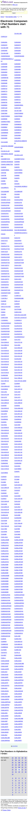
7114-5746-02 (18, 375)
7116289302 (4, 419)
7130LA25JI (4, 693)
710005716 (17, 86)
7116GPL (17, 471)
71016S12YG (18, 202)
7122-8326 (17, 496)
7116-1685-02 (5, 402)
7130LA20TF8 (18, 682)
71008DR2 (4, 178)
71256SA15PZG (19, 600)
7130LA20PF (4, 677)
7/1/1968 (16, 479)
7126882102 (4, 644)
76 (19, 772)
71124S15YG (18, 326)
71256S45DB (4, 584)
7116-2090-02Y (18, 408)
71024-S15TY (18, 257)
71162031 (17, 405)
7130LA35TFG (5, 729)
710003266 (17, 50)
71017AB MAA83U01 (20, 230)
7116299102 (17, 419)
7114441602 (4, 370)
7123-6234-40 (5, 518)
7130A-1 (3, 658)
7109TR (3, 315)
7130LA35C (4, 713)
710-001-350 (18, 33)
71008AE (16, 175)
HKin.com (15, 4)
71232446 (17, 504)
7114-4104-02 (5, 356)
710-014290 (4, 142)
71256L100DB (5, 540)
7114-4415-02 (18, 367)
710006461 (4, 97)
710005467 (17, 80)
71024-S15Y (17, 265)
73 (25, 769)
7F (12, 760)
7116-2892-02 (18, 416)
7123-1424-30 (18, 498)
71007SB (3, 175)
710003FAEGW (5, 56)
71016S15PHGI (18, 208)
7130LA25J (4, 688)
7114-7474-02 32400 (20, 380)
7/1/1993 (3, 482)
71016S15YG (5, 213)
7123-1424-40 (5, 501)
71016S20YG (5, 224)
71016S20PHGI (5, 221)
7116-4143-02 (5, 446)
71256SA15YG (18, 608)
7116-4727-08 (18, 457)
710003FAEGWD (19, 56)
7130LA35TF (4, 726)
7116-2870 (4, 413)
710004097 (17, 64)
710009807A (17, 130)
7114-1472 (17, 339)
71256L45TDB (18, 564)
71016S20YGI (5, 227)
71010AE (3, 183)
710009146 (17, 121)
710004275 (4, 69)
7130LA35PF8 (18, 724)
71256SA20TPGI (6, 622)
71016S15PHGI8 (6, 210)
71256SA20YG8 (5, 625)
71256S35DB (4, 581)
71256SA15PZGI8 (6, 606)
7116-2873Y (4, 416)
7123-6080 (17, 515)
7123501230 (4, 515)
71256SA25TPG (19, 630)
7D (22, 757)
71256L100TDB (18, 540)
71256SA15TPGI (6, 608)
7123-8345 (4, 531)
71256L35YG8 (18, 559)
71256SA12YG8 (5, 600)
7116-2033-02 (5, 408)
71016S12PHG (18, 199)
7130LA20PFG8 (18, 680)
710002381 (4, 42)
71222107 (4, 490)
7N (22, 762)
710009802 (4, 127)
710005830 (17, 91)
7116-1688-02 (18, 402)
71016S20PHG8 (19, 219)
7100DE (3, 181)
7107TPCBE (17, 309)
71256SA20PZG (19, 614)
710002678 (4, 45)
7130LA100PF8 (18, 669)
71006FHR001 (5, 170)
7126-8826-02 (18, 644)
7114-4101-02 (5, 353)
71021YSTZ (4, 240)
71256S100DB (5, 575)
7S (22, 765)
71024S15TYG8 (18, 260)
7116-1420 (17, 391)
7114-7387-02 (5, 380)
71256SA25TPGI (6, 633)
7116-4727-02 (5, 457)
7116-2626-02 (18, 411)
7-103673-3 (17, 295)
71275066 (4, 649)
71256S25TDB (18, 578)
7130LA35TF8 (18, 726)
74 (12, 772)
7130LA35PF (4, 724)
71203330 (4, 485)
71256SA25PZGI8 (6, 630)
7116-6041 (17, 466)
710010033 (4, 135)
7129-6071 (4, 652)
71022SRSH (17, 240)
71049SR (3, 301)
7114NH (3, 383)
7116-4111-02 (18, 438)
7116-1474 (17, 397)
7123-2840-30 (5, 507)
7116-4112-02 (5, 441)
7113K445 (4, 339)
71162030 (3, 405)
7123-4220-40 (5, 512)
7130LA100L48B (19, 663)
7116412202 (4, 444)
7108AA (3, 312)
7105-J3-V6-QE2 (6, 306)
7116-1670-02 (18, 400)
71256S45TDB (18, 584)
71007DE (3, 172)
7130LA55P (17, 737)
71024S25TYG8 (5, 290)
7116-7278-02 (5, 468)
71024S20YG (5, 282)
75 (16, 772)
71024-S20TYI (5, 279)
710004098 (4, 66)
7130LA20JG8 (18, 674)
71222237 (17, 490)
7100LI (16, 181)
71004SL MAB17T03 (7, 164)
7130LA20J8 (17, 671)
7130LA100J (17, 660)
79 (12, 774)
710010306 (4, 138)
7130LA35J (17, 715)
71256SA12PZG (5, 595)
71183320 (3, 476)
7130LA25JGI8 (18, 691)
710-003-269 (4, 53)
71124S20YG (18, 331)
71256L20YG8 (18, 542)
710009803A (17, 127)
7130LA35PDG (18, 721)
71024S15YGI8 (18, 271)
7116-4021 (4, 424)
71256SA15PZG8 (6, 603)
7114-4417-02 (18, 370)
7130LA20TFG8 (18, 685)
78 (25, 772)
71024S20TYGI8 (19, 276)
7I (22, 760)
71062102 (17, 306)
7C (19, 757)
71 (19, 769)
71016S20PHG (5, 219)
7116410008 (17, 430)
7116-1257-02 (18, 389)
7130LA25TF (18, 704)
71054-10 (3, 304)
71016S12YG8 (5, 205)
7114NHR (17, 383)
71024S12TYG (5, 246)
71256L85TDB (18, 573)
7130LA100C (18, 658)
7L (16, 762)
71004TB (16, 164)
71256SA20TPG (19, 619)
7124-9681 (17, 534)
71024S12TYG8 (18, 246)
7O (26, 762)
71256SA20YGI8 (5, 628)
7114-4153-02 (18, 364)
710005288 (17, 77)
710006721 (17, 99)
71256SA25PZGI (19, 628)
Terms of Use (22, 807)
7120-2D (16, 482)
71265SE (3, 638)
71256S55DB (4, 586)
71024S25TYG (18, 287)
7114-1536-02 (5, 342)
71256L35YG (4, 559)
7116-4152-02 (18, 446)
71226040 (4, 493)
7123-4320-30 (18, 512)
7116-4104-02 (18, 435)
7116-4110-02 (5, 438)
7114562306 (4, 375)
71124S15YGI (18, 328)
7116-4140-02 (18, 444)
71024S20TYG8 (18, 273)
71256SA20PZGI (19, 617)
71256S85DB (4, 592)
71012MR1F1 (5, 187)
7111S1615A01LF (6, 323)
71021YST (17, 238)
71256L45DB (4, 564)
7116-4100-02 (5, 430)
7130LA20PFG (5, 680)
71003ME (17, 151)
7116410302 (4, 435)
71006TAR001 (18, 170)
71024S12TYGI (5, 249)
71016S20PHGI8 (19, 221)
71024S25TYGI (18, 290)
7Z (12, 769)
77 (22, 772)
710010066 (17, 135)
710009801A (17, 124)
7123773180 (17, 526)
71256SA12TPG (5, 597)
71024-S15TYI (5, 265)
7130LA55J (4, 735)
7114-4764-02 (18, 372)
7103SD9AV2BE (19, 298)
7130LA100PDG (19, 666)
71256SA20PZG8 (6, 617)
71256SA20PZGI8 (6, 619)
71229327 (4, 498)
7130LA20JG (4, 674)
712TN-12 (17, 652)
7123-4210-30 (5, 509)
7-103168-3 (4, 295)
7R (19, 765)
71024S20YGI (5, 284)
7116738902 (17, 468)
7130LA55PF (18, 740)
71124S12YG (18, 323)
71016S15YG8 (18, 213)
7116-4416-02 (5, 452)
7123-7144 (17, 520)
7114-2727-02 (18, 342)
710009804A (4, 130)
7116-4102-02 (5, 433)
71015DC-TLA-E (5, 199)
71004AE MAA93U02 (7, 161)
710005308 (4, 80)
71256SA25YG (18, 633)
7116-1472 (17, 394)
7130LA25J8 (17, 688)
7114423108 (4, 367)
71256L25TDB (18, 548)
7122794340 (4, 496)
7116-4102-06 (18, 433)
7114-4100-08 (18, 350)
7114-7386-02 (18, 378)
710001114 (4, 36)
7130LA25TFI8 (18, 710)
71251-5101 (4, 537)
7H (19, 760)
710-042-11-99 (18, 155)
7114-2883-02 (5, 345)
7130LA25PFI (18, 702)
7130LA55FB (18, 732)
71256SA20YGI (18, 625)
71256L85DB (4, 573)
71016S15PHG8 (5, 208)
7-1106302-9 (17, 320)
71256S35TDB (18, 581)
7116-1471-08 (5, 394)
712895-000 (17, 649)
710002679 (17, 45)
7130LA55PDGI (5, 740)
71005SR (3, 167)
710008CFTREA (5, 121)
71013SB (3, 194)
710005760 (17, 88)
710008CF (17, 119)
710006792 (17, 102)
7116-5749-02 (5, 466)
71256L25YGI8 (18, 553)
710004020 (17, 60)
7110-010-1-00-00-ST (20, 317)
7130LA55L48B (5, 737)
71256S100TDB (18, 575)
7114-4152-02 (5, 364)
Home (2, 16)
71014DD (17, 194)
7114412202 (17, 359)
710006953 (4, 105)
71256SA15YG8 (5, 611)
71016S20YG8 (18, 224)
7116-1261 (4, 391)
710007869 (4, 113)
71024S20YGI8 (18, 284)
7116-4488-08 (5, 455)
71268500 (4, 641)
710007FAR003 (5, 116)
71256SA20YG (18, 622)
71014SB (16, 197)
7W (19, 767)
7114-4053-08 (18, 348)
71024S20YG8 (18, 282)
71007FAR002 (18, 172)
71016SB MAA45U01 (7, 230)
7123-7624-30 (5, 526)
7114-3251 (17, 345)
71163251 (3, 422)
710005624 (17, 83)
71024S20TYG (5, 273)
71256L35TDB (18, 556)
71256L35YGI (5, 562)
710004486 (17, 69)
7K (12, 762)
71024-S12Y (4, 251)
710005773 (4, 91)
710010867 (17, 138)
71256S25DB (4, 578)
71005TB (16, 167)
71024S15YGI (5, 271)
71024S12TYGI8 (19, 249)
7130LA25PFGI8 (5, 702)
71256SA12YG (18, 597)
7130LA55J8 (17, 735)
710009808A (4, 132)
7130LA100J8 (5, 663)
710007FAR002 (18, 113)
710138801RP (18, 191)
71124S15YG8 (5, 328)
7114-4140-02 (5, 361)
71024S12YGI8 (5, 257)
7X (22, 767)
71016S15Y (17, 210)
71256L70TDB (18, 570)
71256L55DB (4, 567)
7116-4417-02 (18, 452)
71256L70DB (4, 570)
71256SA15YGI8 (5, 614)
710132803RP (5, 191)
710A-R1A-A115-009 (20, 315)
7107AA (3, 309)
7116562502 (4, 463)
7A (12, 757)
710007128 (4, 108)
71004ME (17, 161)
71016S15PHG (18, 205)
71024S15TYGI (5, 262)
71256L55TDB (18, 567)
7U (12, 767)
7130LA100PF (5, 669)
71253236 (17, 537)
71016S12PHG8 (5, 202)
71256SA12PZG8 (19, 595)
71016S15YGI (5, 216)
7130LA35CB (18, 713)
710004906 (17, 75)
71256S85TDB (18, 592)
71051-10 (17, 301)
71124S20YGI (18, 334)
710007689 (4, 110)
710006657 (17, 97)
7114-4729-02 (5, 372)
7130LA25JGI (5, 691)
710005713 (4, 86)
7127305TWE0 (18, 647)
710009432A (4, 124)
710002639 (17, 42)
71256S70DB (4, 589)
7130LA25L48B (5, 696)
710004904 (4, 75)
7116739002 (4, 472)
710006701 (4, 99)
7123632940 (17, 518)
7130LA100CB (5, 660)
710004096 (4, 64)
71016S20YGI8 (18, 227)
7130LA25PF (18, 696)
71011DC (17, 183)
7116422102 (4, 449)
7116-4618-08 (18, 455)
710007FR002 (18, 116)
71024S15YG (5, 268)
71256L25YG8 (18, 551)
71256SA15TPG (19, 606)
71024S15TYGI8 (19, 262)
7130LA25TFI (5, 710)
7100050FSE (4, 77)
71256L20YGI (5, 545)
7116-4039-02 (18, 427)
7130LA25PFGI (18, 699)
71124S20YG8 (5, 334)
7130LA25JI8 (18, 693)
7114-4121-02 (5, 359)
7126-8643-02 (18, 641)
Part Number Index (11, 16)
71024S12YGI (18, 254)
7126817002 (17, 638)
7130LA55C (17, 729)
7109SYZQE (17, 312)
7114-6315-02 (5, 378)
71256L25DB (4, 548)
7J (25, 760)
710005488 (4, 83)
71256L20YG (4, 542)
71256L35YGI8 (18, 562)
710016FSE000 (18, 147)
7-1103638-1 (4, 320)
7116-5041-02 (18, 460)
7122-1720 (17, 487)
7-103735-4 (4, 298)
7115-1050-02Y (5, 386)
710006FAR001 (18, 105)
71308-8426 (17, 655)
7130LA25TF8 (5, 707)
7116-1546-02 (5, 400)
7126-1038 (17, 636)
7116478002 (4, 460)
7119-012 (17, 476)
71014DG (3, 197)
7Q (16, 765)
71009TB (16, 178)
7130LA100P (4, 666)
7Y (25, 767)
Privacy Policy (7, 810)
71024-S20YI (4, 287)
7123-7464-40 (18, 523)
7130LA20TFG (5, 685)
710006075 (17, 94)
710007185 (17, 108)
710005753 (4, 88)
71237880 (17, 529)
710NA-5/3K (4, 317)
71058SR (17, 304)
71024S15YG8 (18, 268)
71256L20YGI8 (18, 545)
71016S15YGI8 (18, 216)
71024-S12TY (18, 243)
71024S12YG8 (5, 254)
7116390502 (17, 422)
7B (16, 757)
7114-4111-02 (18, 356)
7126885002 (4, 647)
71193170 (3, 479)
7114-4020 (4, 348)
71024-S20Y (17, 279)
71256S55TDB (18, 586)
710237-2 (3, 243)
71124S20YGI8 (5, 337)
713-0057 (3, 655)
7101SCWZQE (5, 238)
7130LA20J (4, 671)
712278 (16, 493)
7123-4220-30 (18, 509)
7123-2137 (17, 501)
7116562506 (17, 463)
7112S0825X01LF (19, 337)
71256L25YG (4, 551)
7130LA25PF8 (5, 699)
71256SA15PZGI (19, 603)
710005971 (4, 94)
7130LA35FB (4, 715)
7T (25, 765)
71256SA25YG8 (5, 636)
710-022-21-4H (5, 151)
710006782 (4, 102)
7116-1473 (4, 397)
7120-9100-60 (18, 485)
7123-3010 (17, 507)
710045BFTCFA (5, 159)
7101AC (3, 234)
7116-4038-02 (5, 427)
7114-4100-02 (5, 350)
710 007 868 (17, 110)
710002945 (4, 50)
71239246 (17, 531)
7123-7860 (4, 529)
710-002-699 (4, 47)
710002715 (17, 47)
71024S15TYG (5, 260)
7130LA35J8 (4, 718)
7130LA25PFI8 (5, 704)
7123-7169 (4, 523)
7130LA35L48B (18, 718)
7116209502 (4, 411)
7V (16, 767)
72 (22, 769)
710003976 (17, 53)
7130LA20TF (4, 682)
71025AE (16, 293)
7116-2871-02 (18, 413)
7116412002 (17, 441)
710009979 (17, 132)
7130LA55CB (4, 732)
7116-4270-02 (18, 449)
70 (16, 769)
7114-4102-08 (18, 353)
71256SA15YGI (18, 611)
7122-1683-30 (5, 487)
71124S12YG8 (5, 326)
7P (12, 765)
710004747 (17, 72)
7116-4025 (17, 424)
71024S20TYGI (5, 276)
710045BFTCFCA (19, 159)
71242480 (4, 534)
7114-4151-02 (18, 361)
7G (16, 760)
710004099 (17, 66)
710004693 (4, 72)
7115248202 (4, 389)
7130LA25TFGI (18, 707)
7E (25, 757)
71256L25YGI (5, 553)
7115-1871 (17, 386)
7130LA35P (4, 721)
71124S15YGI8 (5, 331)
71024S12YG (18, 251)
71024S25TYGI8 (5, 293)
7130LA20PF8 (18, 677)
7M (19, 762)
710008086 (4, 119)
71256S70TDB (18, 589)
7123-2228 (4, 504)
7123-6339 (4, 520)
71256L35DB (4, 556)
